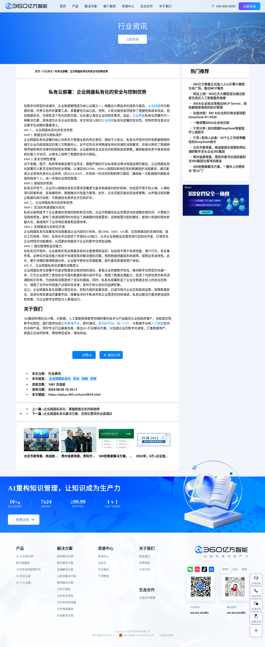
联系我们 (144, 556)
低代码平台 (106, 323)
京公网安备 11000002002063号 (138, 635)
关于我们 (165, 6)
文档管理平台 (70, 323)
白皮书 (102, 562)
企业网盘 (154, 106)
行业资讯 (47, 71)
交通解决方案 (65, 569)
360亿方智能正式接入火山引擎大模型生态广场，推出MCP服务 (217, 86)
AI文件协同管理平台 (28, 569)
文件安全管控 (65, 595)
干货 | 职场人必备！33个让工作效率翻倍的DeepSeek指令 (217, 140)
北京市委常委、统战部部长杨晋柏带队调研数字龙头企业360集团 (217, 149)
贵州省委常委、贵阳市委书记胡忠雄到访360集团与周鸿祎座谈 (217, 159)
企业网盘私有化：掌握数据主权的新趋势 (72, 409)
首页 (63, 6)
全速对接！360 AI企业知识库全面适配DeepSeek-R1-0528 (217, 115)
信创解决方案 (65, 615)
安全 (76, 378)
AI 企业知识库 (24, 556)
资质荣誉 (144, 562)
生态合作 (146, 6)
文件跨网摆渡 (65, 609)
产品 (75, 6)
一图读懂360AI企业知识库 (211, 123)
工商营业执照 (166, 635)
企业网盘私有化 (60, 378)
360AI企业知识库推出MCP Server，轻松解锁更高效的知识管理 (218, 106)
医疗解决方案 (65, 562)
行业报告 (103, 569)
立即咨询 (249, 6)
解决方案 (91, 6)
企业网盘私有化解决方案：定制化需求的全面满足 (78, 413)
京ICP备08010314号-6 (103, 635)
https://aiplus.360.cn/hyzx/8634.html (74, 394)
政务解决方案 (65, 556)
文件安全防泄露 (66, 602)
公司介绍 (144, 569)
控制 (85, 378)
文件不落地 (64, 589)
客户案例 (109, 6)
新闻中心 (103, 556)
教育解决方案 (65, 582)
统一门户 (123, 323)
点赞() (87, 355)
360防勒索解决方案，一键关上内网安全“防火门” (217, 169)
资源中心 (128, 6)
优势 (93, 378)
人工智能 (157, 323)
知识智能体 (23, 562)
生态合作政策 (147, 597)
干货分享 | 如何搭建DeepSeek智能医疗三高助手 (217, 130)
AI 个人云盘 (23, 582)
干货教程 (103, 576)
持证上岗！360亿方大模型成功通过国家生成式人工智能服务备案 (217, 96)
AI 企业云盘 (23, 576)
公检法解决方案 (66, 576)
